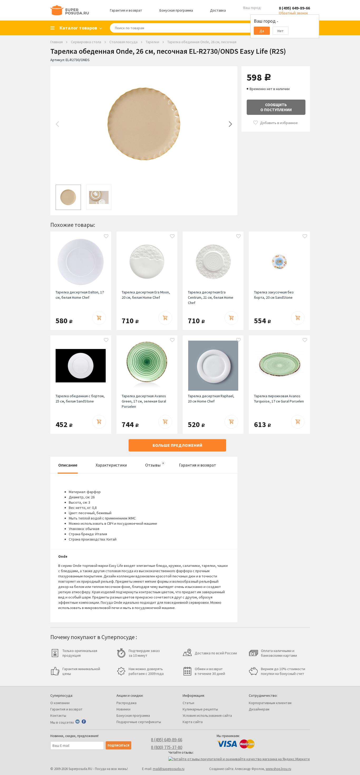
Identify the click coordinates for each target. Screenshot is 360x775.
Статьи (188, 702)
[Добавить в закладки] (106, 237)
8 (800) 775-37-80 (166, 747)
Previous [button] (57, 124)
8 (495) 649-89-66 (294, 8)
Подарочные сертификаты (138, 721)
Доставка (218, 10)
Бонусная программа (176, 10)
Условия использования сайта (207, 715)
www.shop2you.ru (278, 769)
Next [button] (230, 124)
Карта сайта (193, 721)
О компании (60, 702)
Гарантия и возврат (126, 10)
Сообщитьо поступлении (276, 107)
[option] (144, 124)
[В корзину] (99, 318)
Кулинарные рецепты (200, 709)
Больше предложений (177, 445)
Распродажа (126, 702)
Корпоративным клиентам (270, 702)
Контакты (58, 715)
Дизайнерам (259, 709)
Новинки (123, 709)
